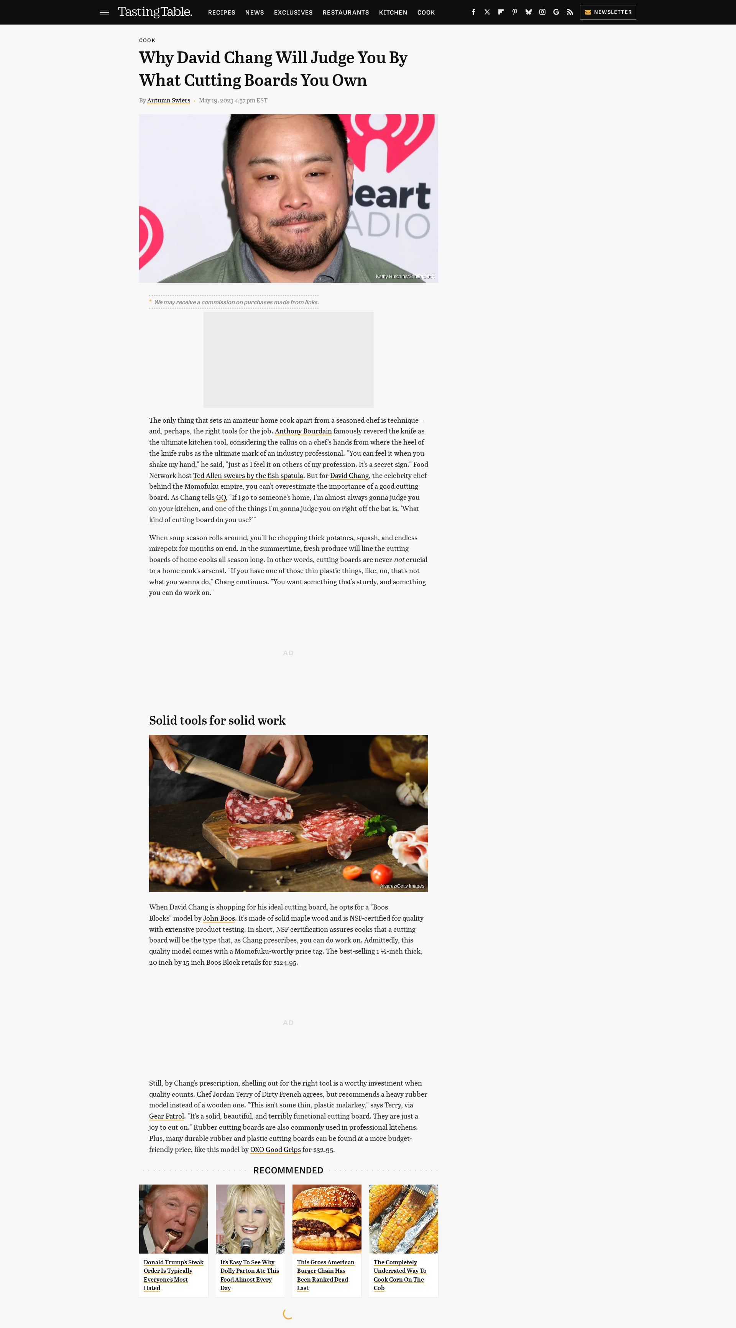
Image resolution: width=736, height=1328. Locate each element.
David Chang (349, 475)
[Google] (556, 13)
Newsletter (613, 11)
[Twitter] (487, 13)
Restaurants (346, 12)
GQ (221, 497)
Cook (426, 12)
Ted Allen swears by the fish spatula (248, 475)
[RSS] (570, 13)
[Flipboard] (501, 13)
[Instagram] (542, 13)
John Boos (219, 918)
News (254, 12)
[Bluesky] (528, 13)
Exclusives (293, 12)
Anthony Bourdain (303, 430)
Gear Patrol (166, 1115)
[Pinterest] (515, 13)
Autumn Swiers (168, 100)
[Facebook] (473, 13)
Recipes (221, 12)
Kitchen (393, 12)
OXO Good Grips (275, 1149)
